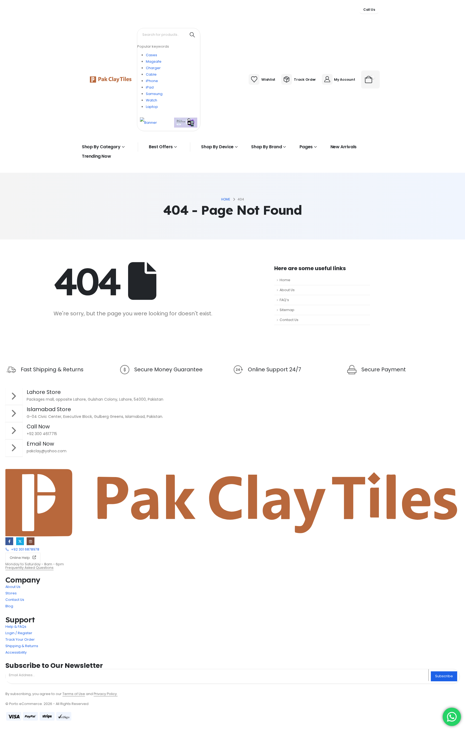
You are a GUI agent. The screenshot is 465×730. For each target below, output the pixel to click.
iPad (150, 87)
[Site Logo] (111, 79)
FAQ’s (284, 300)
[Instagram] (30, 541)
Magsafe (153, 61)
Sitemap (287, 310)
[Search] (192, 34)
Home (285, 280)
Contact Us (289, 320)
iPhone (152, 80)
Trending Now (96, 156)
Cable (151, 74)
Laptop (152, 106)
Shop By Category (101, 147)
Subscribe (444, 676)
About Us (287, 290)
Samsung (154, 93)
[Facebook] (9, 541)
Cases (151, 55)
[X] (20, 541)
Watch (151, 100)
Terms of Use (73, 694)
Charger (153, 67)
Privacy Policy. (106, 694)
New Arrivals (343, 147)
